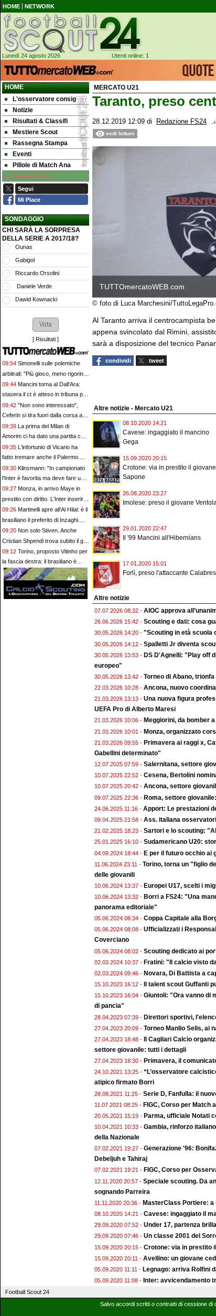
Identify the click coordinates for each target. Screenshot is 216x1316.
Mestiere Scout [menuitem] (35, 132)
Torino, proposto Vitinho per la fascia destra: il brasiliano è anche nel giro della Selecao (45, 561)
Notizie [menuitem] (23, 110)
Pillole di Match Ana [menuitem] (42, 165)
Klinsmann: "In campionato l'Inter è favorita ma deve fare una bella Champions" (44, 478)
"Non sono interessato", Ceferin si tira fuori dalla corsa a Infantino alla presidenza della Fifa (45, 415)
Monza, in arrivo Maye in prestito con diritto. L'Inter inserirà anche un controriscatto (44, 498)
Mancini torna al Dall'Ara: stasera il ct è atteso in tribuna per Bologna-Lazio (45, 394)
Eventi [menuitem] (22, 154)
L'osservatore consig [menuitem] (44, 99)
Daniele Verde (33, 286)
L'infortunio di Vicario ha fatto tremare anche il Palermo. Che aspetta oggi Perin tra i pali (41, 457)
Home (14, 87)
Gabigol (25, 260)
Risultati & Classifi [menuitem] (40, 121)
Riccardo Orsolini (37, 273)
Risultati (46, 339)
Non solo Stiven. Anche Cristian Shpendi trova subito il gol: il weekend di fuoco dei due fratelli (45, 540)
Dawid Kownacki (36, 299)
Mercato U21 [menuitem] (32, 176)
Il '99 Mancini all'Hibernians (162, 537)
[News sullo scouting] (71, 33)
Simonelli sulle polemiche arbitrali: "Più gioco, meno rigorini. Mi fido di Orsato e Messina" (44, 373)
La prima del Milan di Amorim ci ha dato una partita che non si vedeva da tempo (44, 436)
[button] (46, 324)
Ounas (24, 247)
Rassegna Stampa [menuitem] (40, 143)
